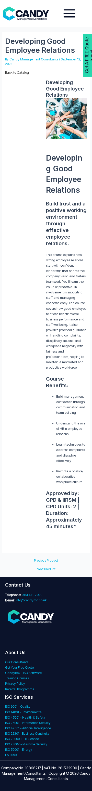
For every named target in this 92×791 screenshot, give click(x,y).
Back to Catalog (17, 72)
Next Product (46, 569)
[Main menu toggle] (69, 13)
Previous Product (46, 560)
